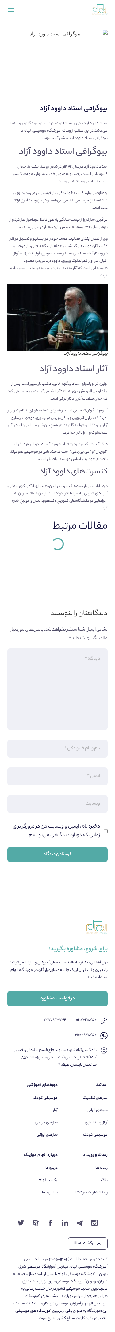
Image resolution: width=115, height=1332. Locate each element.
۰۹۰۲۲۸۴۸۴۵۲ (85, 1035)
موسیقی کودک (95, 1135)
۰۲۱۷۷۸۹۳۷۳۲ (55, 1020)
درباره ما (51, 1168)
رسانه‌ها (101, 1168)
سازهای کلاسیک (95, 1098)
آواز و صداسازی (96, 1122)
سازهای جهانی (46, 1122)
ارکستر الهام (48, 1180)
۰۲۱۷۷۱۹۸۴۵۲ (86, 1020)
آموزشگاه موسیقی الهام (43, 131)
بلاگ (104, 1180)
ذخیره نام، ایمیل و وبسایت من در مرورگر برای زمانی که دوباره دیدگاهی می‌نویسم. (56, 831)
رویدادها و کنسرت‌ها (91, 1192)
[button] (88, 1243)
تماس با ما (50, 1192)
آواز (55, 1110)
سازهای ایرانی (97, 1110)
